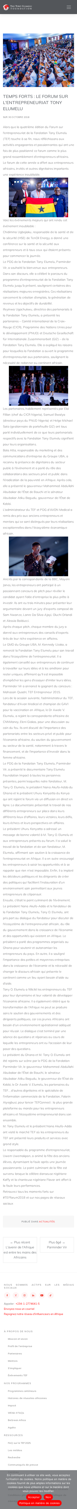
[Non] (72, 1490)
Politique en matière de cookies (39, 1503)
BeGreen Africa (17, 1420)
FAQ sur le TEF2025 (19, 1442)
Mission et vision (18, 1338)
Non (48, 1497)
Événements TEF (18, 1375)
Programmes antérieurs (22, 1390)
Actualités (47, 1221)
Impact (12, 1405)
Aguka (12, 1427)
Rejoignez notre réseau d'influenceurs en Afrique (33, 1314)
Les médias (15, 1450)
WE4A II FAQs (16, 1412)
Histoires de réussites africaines (27, 1398)
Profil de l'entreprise (20, 1346)
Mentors (13, 1360)
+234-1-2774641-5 (28, 1303)
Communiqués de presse (23, 1464)
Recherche (14, 1457)
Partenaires (15, 1353)
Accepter (34, 1497)
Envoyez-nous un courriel (19, 1308)
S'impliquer (14, 1368)
